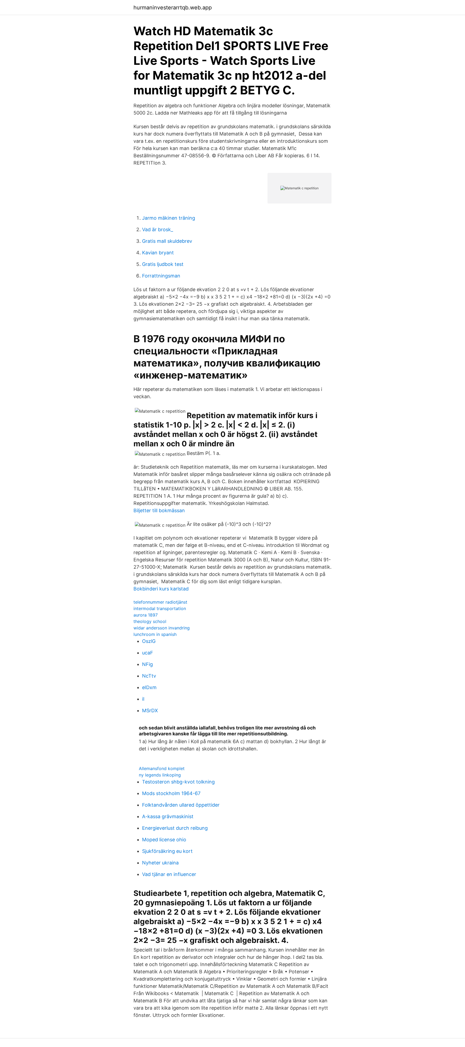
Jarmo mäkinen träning (168, 218)
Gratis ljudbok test (163, 264)
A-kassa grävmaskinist (167, 816)
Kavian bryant (158, 252)
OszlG (149, 641)
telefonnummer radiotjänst (160, 602)
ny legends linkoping (160, 775)
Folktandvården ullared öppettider (181, 805)
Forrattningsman (161, 276)
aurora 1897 (145, 615)
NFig (147, 664)
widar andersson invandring (161, 628)
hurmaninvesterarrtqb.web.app (172, 7)
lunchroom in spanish (155, 634)
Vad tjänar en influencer (169, 874)
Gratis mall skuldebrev (167, 241)
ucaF (147, 653)
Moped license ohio (164, 839)
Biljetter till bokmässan (159, 510)
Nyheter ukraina (160, 863)
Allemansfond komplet (162, 768)
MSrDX (150, 710)
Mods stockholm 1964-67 (171, 793)
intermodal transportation (159, 608)
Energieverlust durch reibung (175, 828)
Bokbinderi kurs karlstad (161, 589)
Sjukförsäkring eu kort (167, 851)
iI (143, 699)
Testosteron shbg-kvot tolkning (178, 782)
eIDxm (149, 687)
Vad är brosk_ (157, 229)
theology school (149, 621)
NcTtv (149, 676)
